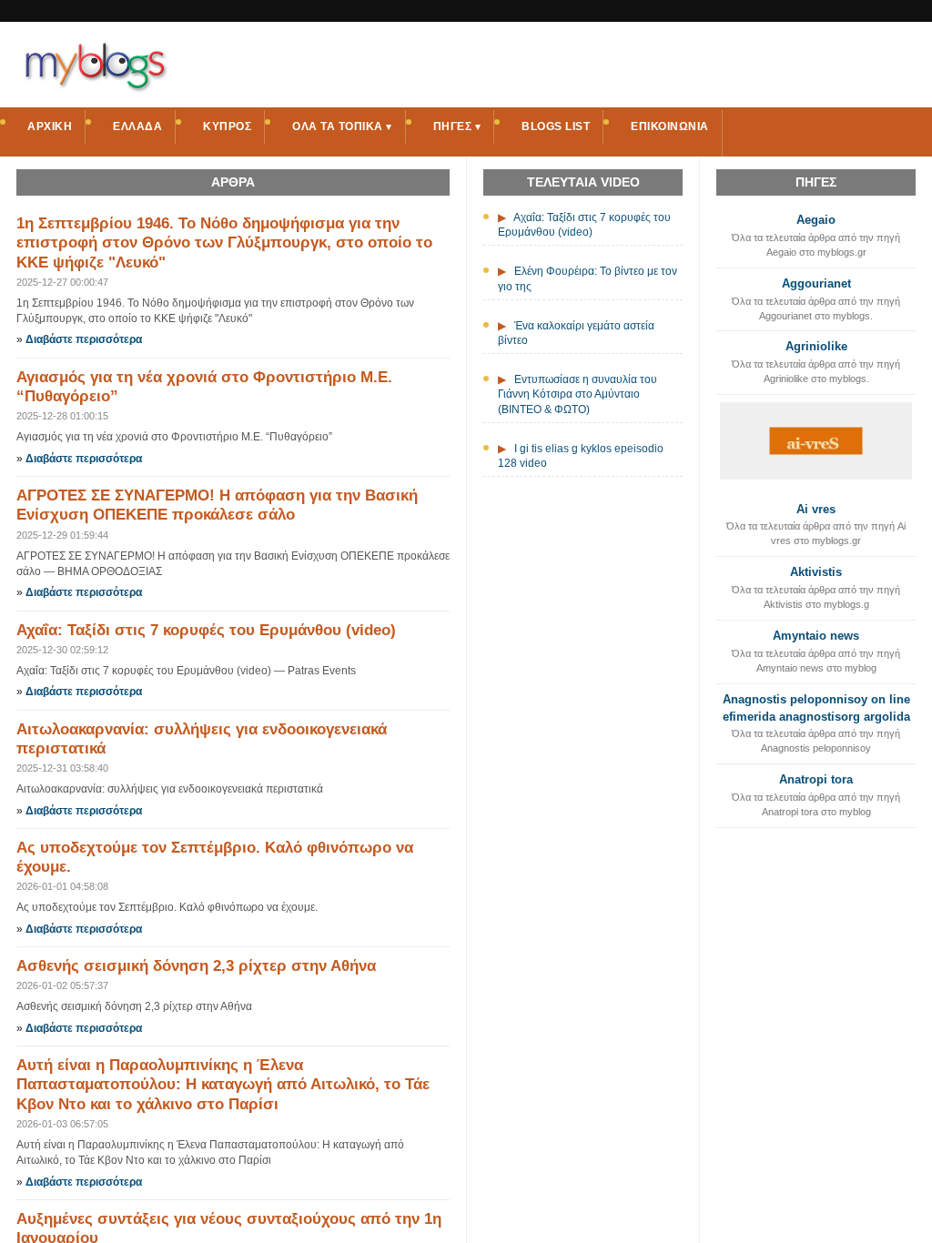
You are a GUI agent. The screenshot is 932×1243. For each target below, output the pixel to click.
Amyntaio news (816, 635)
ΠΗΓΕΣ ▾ (457, 126)
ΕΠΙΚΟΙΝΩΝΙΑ (670, 126)
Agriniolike (816, 346)
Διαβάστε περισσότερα (83, 339)
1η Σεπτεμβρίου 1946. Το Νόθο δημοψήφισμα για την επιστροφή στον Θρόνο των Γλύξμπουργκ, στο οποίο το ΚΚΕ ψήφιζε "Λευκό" (224, 243)
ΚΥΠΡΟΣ (227, 126)
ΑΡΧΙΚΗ (49, 126)
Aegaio (816, 220)
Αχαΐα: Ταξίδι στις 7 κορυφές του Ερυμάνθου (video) (206, 630)
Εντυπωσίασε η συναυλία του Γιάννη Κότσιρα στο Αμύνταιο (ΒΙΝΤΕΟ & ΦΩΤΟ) (577, 394)
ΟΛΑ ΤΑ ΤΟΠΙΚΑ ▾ (342, 126)
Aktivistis (816, 572)
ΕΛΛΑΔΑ (137, 126)
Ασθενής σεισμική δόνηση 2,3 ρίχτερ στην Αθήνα (196, 966)
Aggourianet (816, 283)
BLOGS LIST (556, 126)
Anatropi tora (816, 779)
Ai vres (816, 509)
